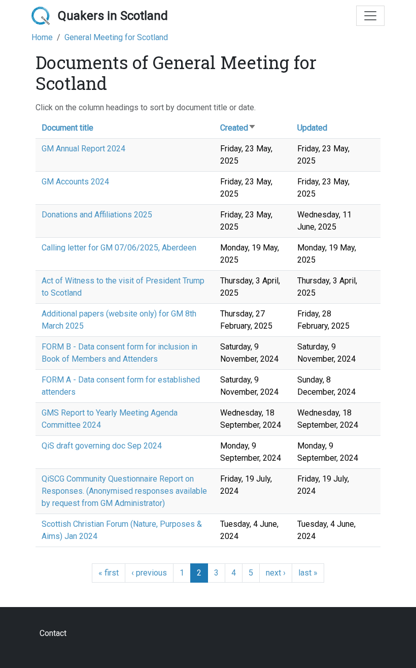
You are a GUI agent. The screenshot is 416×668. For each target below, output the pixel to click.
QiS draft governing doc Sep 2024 (102, 446)
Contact (53, 633)
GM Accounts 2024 (75, 181)
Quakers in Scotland (113, 16)
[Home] (44, 16)
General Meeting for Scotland (116, 37)
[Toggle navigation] (370, 16)
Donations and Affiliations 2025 (97, 214)
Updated (312, 128)
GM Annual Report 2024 (83, 148)
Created (238, 128)
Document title (67, 128)
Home (42, 37)
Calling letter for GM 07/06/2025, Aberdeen (119, 247)
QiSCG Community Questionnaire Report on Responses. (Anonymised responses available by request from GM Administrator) (124, 491)
